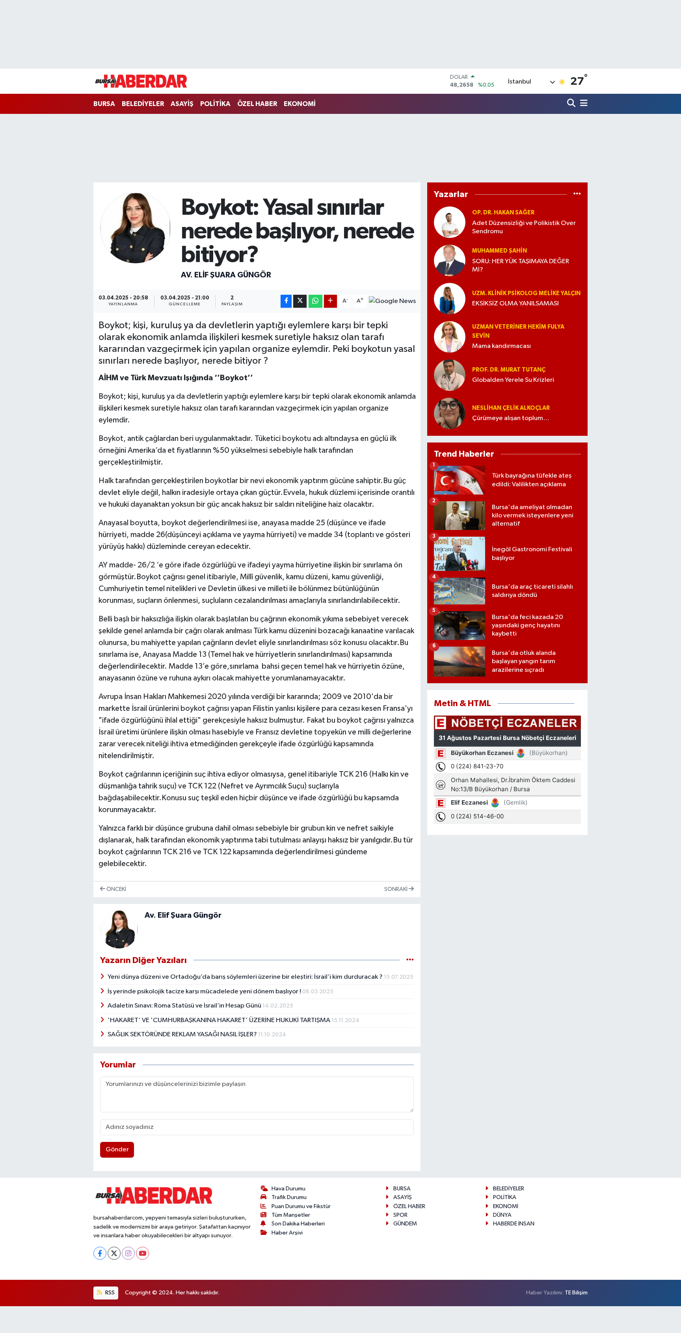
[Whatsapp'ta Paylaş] (315, 301)
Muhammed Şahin (499, 251)
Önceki (115, 889)
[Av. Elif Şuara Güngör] (135, 228)
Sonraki (396, 889)
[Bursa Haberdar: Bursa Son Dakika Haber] (140, 81)
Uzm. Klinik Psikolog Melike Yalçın (526, 293)
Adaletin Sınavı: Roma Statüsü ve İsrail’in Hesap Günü (185, 1005)
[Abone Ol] (392, 301)
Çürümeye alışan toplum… (510, 418)
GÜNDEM (405, 1224)
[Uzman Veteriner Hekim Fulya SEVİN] (449, 336)
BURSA (104, 103)
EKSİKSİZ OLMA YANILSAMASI (515, 303)
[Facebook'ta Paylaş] (286, 301)
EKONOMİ (300, 103)
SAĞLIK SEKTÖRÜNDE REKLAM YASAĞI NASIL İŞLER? (183, 1034)
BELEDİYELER (143, 103)
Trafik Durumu (289, 1197)
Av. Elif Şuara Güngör (226, 275)
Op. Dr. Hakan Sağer (503, 213)
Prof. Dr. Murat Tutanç (508, 370)
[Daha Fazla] (330, 301)
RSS (109, 1293)
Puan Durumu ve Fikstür (301, 1206)
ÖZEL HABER (257, 103)
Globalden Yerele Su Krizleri (513, 380)
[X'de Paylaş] (300, 301)
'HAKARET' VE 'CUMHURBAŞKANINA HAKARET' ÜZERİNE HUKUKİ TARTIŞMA (219, 1020)
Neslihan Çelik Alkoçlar (511, 408)
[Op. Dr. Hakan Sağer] (449, 222)
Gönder (117, 1149)
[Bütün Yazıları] (410, 960)
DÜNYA (502, 1215)
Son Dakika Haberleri (298, 1224)
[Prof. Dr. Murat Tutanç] (449, 375)
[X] (114, 1253)
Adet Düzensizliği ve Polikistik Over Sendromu (524, 227)
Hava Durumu (288, 1189)
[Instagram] (128, 1253)
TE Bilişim (576, 1293)
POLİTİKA (215, 103)
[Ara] (572, 103)
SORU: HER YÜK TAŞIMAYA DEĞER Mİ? (520, 265)
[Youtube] (142, 1253)
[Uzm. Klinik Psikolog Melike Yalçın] (449, 298)
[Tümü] (577, 194)
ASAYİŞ (182, 103)
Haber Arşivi (287, 1233)
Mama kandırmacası (501, 346)
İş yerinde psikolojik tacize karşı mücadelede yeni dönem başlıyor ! (205, 991)
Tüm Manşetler (291, 1215)
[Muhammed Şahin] (449, 260)
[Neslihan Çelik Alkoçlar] (449, 413)
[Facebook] (99, 1253)
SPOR (400, 1215)
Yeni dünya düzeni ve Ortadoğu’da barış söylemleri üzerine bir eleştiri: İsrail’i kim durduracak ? (246, 977)
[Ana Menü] (582, 103)
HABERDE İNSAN (513, 1224)
